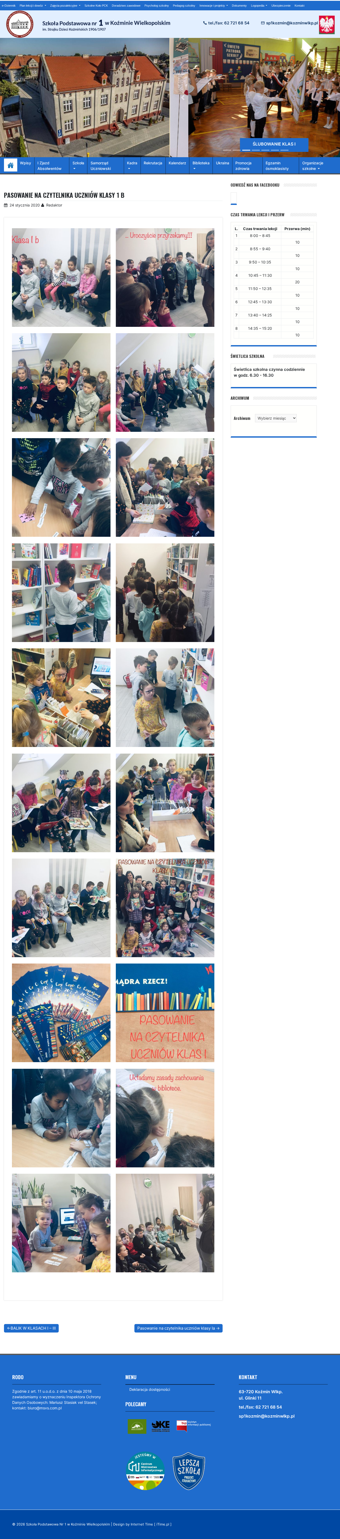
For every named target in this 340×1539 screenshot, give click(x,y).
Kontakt (299, 5)
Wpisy (25, 163)
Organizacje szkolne (312, 166)
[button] (183, 97)
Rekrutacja (153, 163)
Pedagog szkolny (184, 5)
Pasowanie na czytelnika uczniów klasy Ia (176, 1328)
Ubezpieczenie (281, 5)
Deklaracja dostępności (149, 1389)
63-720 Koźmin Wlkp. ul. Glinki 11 (261, 1395)
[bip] (193, 1426)
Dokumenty (239, 5)
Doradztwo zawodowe (126, 5)
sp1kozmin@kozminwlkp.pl (292, 22)
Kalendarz (177, 163)
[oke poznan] (160, 1426)
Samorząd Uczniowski (101, 166)
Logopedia (258, 5)
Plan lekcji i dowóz (32, 5)
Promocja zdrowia (243, 166)
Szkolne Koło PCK (96, 5)
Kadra (132, 163)
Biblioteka (201, 163)
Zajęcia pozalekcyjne (64, 5)
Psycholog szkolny (156, 5)
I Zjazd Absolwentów (49, 166)
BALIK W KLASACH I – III (33, 1328)
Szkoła (78, 163)
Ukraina (222, 163)
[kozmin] (137, 1426)
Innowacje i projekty (212, 5)
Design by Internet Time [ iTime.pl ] (142, 1524)
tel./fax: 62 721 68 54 (228, 22)
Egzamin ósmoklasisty (277, 166)
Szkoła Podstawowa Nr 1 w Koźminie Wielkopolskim (68, 1524)
